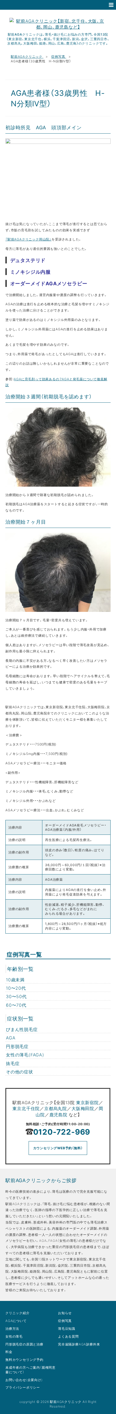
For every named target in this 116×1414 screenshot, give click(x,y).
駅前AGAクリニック (27, 56)
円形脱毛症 (17, 1046)
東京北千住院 (26, 1108)
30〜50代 (16, 996)
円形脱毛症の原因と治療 (24, 1344)
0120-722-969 (61, 1131)
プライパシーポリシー (22, 1387)
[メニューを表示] (111, 5)
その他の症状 (19, 1071)
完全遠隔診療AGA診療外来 (79, 1344)
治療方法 (12, 1328)
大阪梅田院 (82, 1108)
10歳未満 (15, 979)
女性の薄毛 (14, 1336)
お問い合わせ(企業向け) (24, 1379)
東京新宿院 (87, 1102)
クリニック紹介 (17, 1312)
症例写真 (58, 56)
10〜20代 (16, 988)
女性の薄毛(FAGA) (25, 1054)
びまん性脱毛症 (22, 1029)
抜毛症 (12, 1063)
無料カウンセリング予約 (24, 1359)
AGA (10, 1037)
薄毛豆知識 (66, 1328)
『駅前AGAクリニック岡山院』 (28, 239)
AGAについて (16, 1320)
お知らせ (65, 1312)
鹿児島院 (58, 1114)
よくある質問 (68, 1336)
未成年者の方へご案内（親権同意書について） (30, 1369)
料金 (8, 1351)
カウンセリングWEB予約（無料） (58, 1147)
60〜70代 (16, 1005)
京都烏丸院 (55, 1108)
